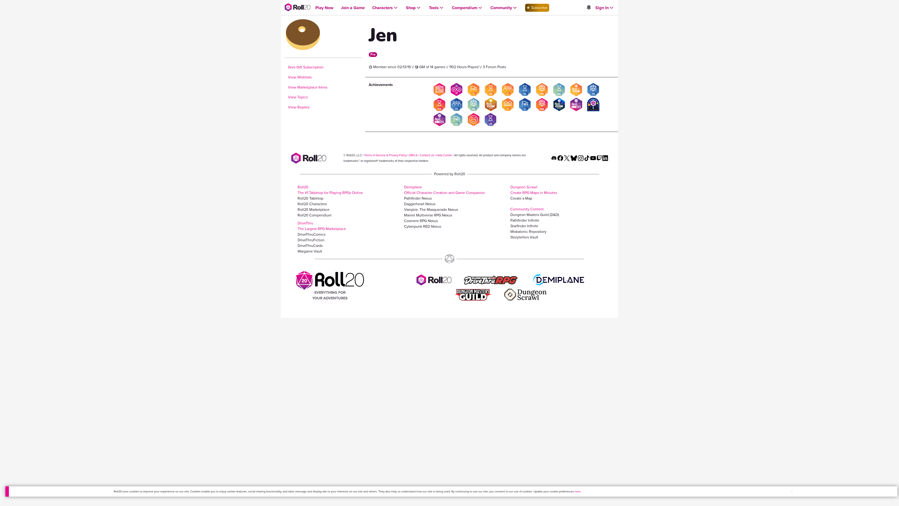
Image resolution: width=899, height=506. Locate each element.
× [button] (792, 491)
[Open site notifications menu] (588, 8)
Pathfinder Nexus (418, 198)
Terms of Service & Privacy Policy (385, 155)
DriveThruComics (311, 234)
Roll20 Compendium (315, 215)
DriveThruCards (310, 245)
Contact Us (427, 155)
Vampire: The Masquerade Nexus (431, 209)
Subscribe (538, 7)
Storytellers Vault (524, 237)
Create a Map (521, 198)
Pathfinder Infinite (524, 220)
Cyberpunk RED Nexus (422, 226)
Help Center (444, 155)
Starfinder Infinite (524, 226)
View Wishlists (300, 77)
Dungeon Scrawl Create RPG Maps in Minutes (533, 189)
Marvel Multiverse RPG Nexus (428, 215)
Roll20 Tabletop (310, 198)
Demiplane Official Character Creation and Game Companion (444, 189)
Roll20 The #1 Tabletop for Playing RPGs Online (330, 189)
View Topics (298, 97)
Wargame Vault (310, 251)
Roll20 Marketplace (313, 209)
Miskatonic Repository (528, 231)
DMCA (413, 155)
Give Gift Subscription (306, 67)
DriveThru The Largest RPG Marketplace (322, 225)
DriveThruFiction (311, 240)
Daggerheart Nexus (419, 204)
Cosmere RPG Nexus (421, 220)
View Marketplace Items (307, 87)
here (578, 491)
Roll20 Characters (312, 204)
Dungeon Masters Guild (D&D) (534, 214)
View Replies (298, 107)
